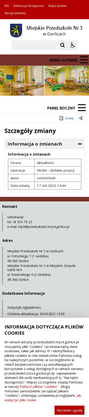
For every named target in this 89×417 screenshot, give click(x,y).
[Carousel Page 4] (57, 87)
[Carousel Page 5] (62, 87)
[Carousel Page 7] (70, 87)
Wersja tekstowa (15, 13)
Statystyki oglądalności (24, 307)
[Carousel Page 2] (49, 87)
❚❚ (9, 87)
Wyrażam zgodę (69, 410)
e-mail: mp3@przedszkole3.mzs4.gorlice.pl (38, 226)
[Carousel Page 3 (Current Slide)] (53, 87)
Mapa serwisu (57, 6)
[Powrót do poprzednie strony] (81, 118)
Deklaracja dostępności (28, 6)
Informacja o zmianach (35, 144)
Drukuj (69, 118)
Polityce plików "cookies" (38, 386)
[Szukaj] (63, 45)
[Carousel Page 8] (75, 87)
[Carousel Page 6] (66, 87)
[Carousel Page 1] (44, 87)
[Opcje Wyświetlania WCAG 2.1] (73, 45)
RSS (7, 6)
